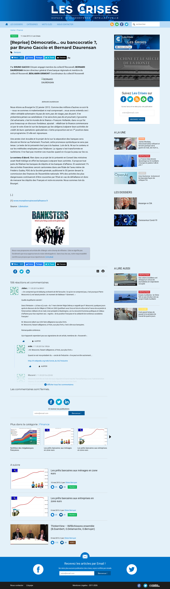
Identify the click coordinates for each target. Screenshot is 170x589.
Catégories (32, 24)
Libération (23, 206)
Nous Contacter (65, 24)
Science (142, 173)
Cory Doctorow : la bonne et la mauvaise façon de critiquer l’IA (149, 178)
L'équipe (29, 585)
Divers (141, 139)
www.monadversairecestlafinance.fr (31, 200)
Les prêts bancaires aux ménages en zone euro (74, 472)
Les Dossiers (16, 24)
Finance (20, 30)
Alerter (37, 341)
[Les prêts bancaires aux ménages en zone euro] (29, 479)
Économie (143, 309)
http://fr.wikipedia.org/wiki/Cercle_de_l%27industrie (48, 361)
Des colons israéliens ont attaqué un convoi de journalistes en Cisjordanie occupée (149, 281)
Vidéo (72, 543)
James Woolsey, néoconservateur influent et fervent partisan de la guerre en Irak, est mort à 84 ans (149, 145)
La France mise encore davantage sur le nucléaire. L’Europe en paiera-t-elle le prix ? (149, 162)
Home (12, 30)
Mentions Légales (80, 585)
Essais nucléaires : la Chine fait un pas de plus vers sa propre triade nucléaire (149, 297)
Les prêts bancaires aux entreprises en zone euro (72, 500)
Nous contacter (16, 585)
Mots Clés (47, 24)
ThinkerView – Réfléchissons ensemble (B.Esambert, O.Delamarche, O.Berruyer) (73, 527)
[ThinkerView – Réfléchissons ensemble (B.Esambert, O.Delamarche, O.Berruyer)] (29, 534)
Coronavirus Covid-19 (147, 220)
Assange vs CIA (145, 203)
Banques (17, 52)
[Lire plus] (49, 257)
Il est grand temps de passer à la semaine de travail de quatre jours (147, 314)
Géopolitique (144, 156)
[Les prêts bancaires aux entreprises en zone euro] (29, 506)
